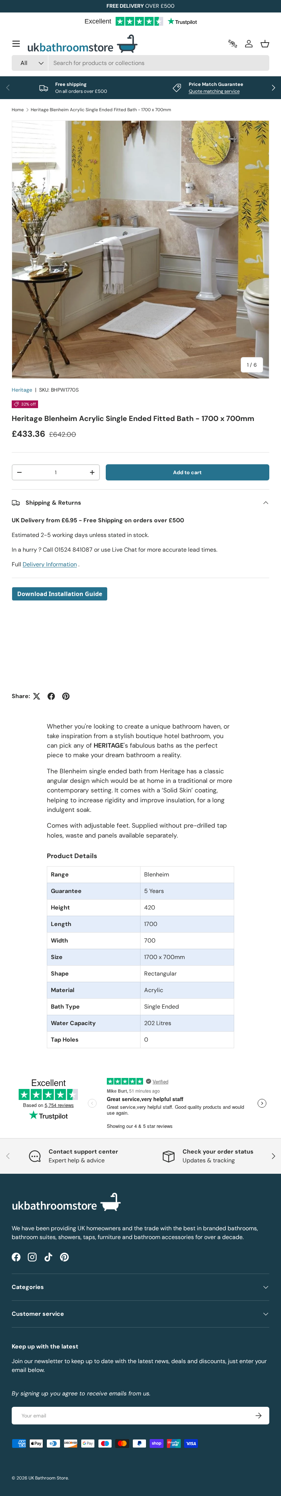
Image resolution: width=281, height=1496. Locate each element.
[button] (265, 44)
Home (18, 110)
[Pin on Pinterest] (66, 696)
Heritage (22, 389)
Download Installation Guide (59, 594)
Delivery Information (50, 564)
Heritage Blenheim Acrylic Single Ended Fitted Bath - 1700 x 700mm (101, 110)
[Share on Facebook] (51, 696)
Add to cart (187, 472)
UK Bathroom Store (48, 1478)
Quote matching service (214, 91)
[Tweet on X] (36, 696)
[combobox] (140, 63)
